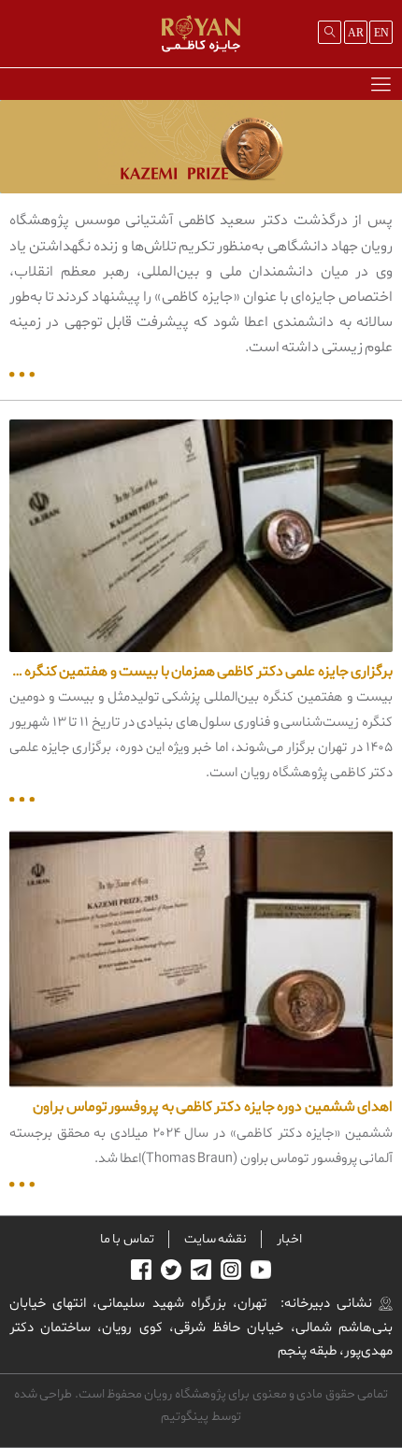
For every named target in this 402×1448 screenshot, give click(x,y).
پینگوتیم (184, 1417)
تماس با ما (127, 1239)
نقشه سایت (215, 1239)
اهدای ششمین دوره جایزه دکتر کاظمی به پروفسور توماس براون (213, 1107)
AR (356, 32)
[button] (380, 83)
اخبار (289, 1239)
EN (381, 32)
